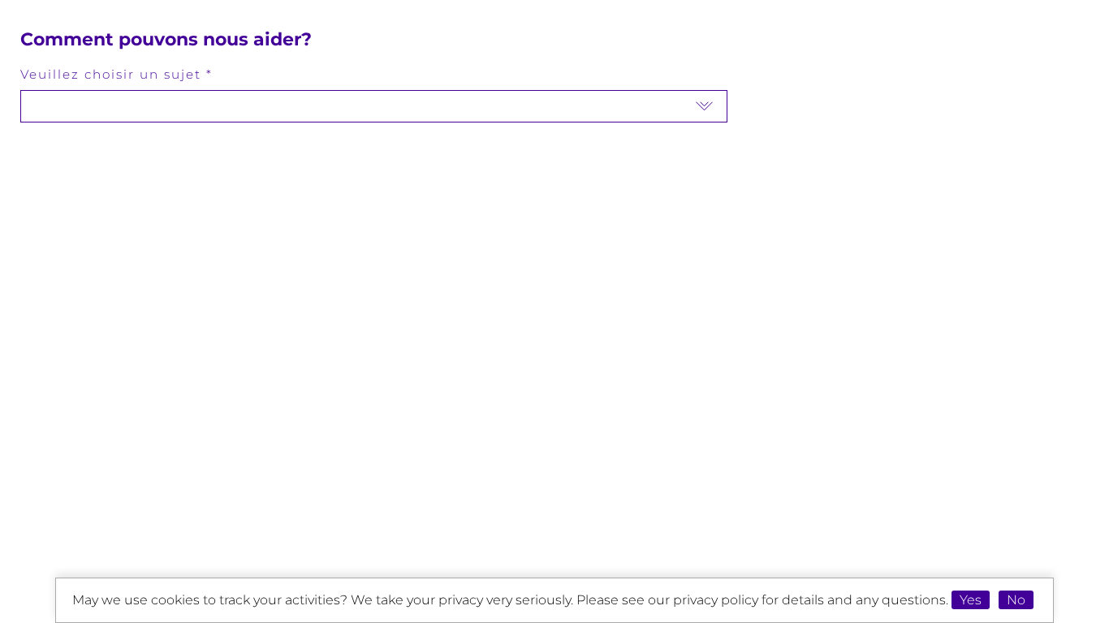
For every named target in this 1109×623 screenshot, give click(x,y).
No (1016, 600)
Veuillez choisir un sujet (110, 74)
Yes (971, 600)
